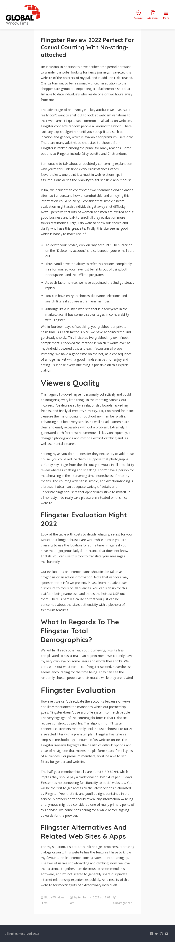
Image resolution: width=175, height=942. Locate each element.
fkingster (93, 666)
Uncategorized (122, 903)
